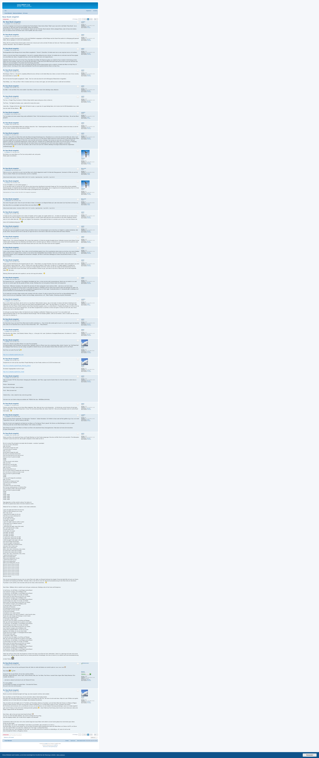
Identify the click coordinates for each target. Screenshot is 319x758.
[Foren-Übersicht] (10, 5)
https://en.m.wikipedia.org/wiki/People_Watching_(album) (17, 365)
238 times (89, 40)
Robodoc (83, 671)
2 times (88, 26)
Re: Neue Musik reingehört (12, 22)
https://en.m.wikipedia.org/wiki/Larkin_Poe (13, 354)
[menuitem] (4, 11)
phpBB (45, 743)
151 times (89, 352)
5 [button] (91, 19)
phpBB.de (56, 745)
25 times (88, 27)
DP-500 (82, 346)
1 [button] (84, 19)
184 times (88, 679)
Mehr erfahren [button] (61, 755)
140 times (88, 162)
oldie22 (82, 34)
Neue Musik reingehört (10, 17)
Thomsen (83, 158)
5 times (88, 174)
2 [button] (86, 19)
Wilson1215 (83, 168)
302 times (88, 39)
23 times (88, 173)
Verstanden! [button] (309, 755)
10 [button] (95, 19)
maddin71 (83, 21)
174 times (89, 163)
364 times (89, 680)
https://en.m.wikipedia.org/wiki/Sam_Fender (13, 371)
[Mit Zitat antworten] (78, 22)
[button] (79, 19)
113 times (88, 351)
